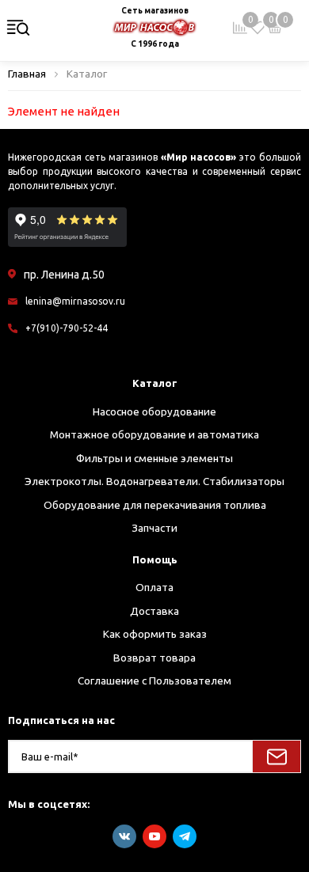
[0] (257, 27)
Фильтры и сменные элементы (154, 458)
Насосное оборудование (154, 411)
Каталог (154, 383)
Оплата (154, 587)
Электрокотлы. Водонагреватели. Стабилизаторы (154, 481)
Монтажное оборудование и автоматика (154, 434)
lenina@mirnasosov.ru (75, 301)
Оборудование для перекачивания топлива (155, 505)
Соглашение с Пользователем (154, 680)
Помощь (154, 559)
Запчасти (154, 527)
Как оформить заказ (155, 633)
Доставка (154, 611)
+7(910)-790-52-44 (66, 328)
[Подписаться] (276, 756)
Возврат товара (154, 657)
